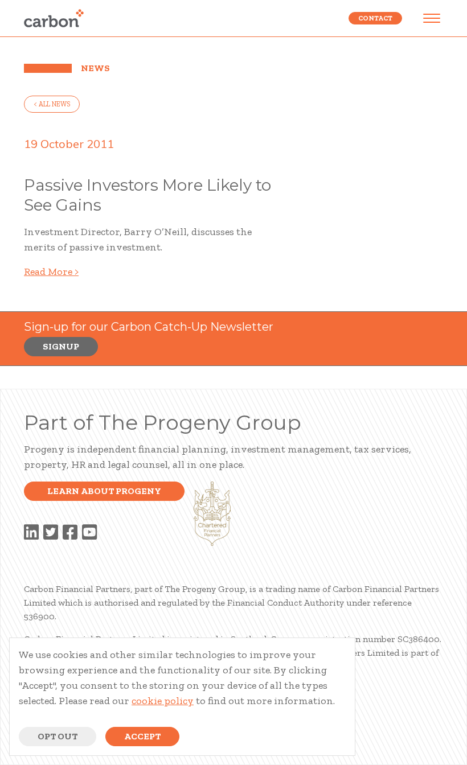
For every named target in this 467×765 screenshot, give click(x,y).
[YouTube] (89, 533)
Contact (375, 18)
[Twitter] (50, 533)
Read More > (51, 271)
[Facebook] (70, 533)
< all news (52, 104)
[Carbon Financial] (54, 18)
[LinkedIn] (31, 533)
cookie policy (163, 700)
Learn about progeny (104, 491)
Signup (61, 346)
